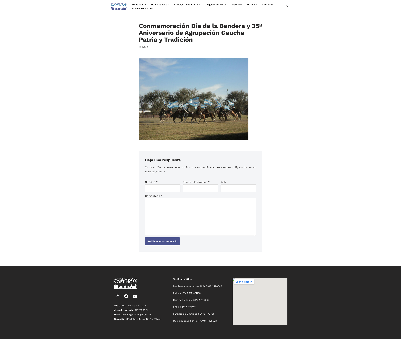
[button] (145, 4)
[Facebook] (126, 296)
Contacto (267, 4)
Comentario (154, 195)
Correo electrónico (196, 182)
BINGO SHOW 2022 (143, 8)
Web (223, 182)
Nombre (151, 182)
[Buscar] (287, 6)
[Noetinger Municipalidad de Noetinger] (119, 6)
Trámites (237, 4)
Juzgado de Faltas (216, 4)
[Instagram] (117, 296)
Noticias (252, 4)
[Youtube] (135, 296)
